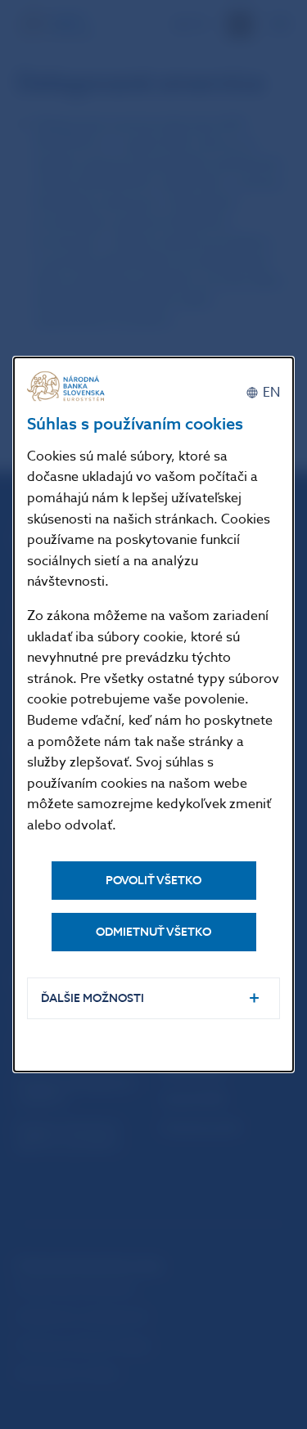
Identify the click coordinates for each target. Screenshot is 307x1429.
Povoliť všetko (153, 880)
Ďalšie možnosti (92, 998)
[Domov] (68, 386)
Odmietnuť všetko (153, 932)
